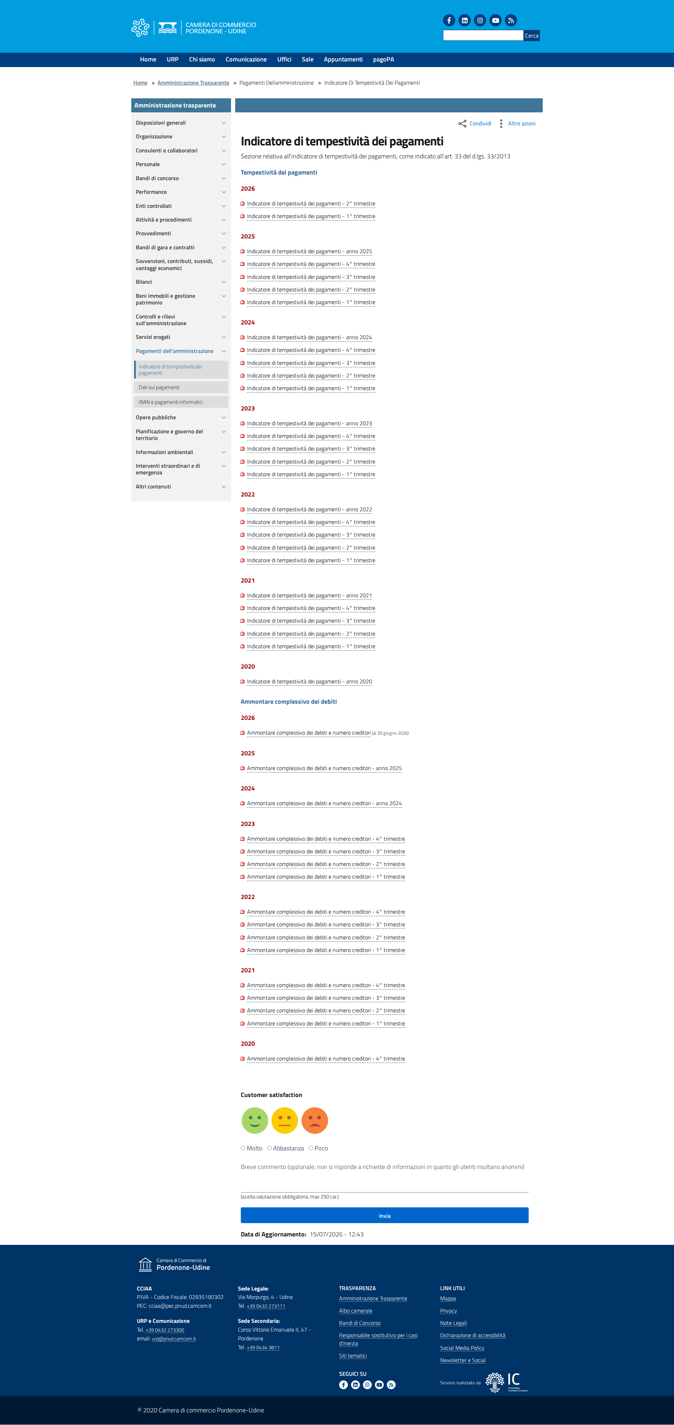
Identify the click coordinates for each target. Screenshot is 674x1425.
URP (173, 59)
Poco (321, 1148)
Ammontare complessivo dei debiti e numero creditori (309, 732)
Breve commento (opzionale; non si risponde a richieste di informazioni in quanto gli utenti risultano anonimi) (382, 1166)
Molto (255, 1148)
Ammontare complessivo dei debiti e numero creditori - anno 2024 (324, 803)
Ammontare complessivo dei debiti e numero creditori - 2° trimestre (326, 864)
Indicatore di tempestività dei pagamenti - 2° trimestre (311, 203)
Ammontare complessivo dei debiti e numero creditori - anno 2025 (324, 768)
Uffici (284, 59)
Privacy (448, 1310)
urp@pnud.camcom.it (174, 1338)
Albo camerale (355, 1310)
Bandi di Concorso (360, 1323)
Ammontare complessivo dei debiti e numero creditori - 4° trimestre (326, 838)
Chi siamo (202, 59)
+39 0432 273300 (165, 1330)
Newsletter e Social (463, 1360)
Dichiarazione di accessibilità (472, 1335)
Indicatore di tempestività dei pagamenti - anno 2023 (309, 423)
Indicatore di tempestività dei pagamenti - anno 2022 (309, 509)
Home (148, 59)
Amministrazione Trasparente (193, 82)
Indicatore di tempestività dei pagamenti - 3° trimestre (311, 276)
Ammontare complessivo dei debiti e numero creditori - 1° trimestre (326, 876)
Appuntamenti (343, 59)
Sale (307, 59)
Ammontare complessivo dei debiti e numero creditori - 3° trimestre (326, 851)
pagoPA (383, 59)
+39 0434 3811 (263, 1347)
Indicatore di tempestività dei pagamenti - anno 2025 (309, 251)
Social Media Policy (462, 1348)
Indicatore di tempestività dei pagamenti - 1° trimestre (311, 216)
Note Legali (453, 1323)
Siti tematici (353, 1355)
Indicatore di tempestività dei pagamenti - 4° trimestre (311, 264)
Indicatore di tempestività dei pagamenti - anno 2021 (309, 595)
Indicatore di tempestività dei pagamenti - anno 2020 (309, 681)
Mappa (448, 1298)
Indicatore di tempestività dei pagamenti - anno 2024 (309, 337)
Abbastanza (288, 1148)
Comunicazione (246, 59)
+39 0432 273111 (266, 1306)
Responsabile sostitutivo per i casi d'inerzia (378, 1339)
